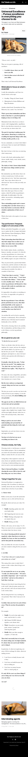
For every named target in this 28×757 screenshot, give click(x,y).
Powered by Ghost (14, 745)
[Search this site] (23, 2)
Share (23, 30)
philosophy (4, 8)
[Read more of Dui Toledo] (3, 29)
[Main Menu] (25, 2)
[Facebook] (15, 739)
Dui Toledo (4, 32)
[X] (12, 739)
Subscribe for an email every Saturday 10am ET (14, 742)
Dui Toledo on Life (8, 2)
